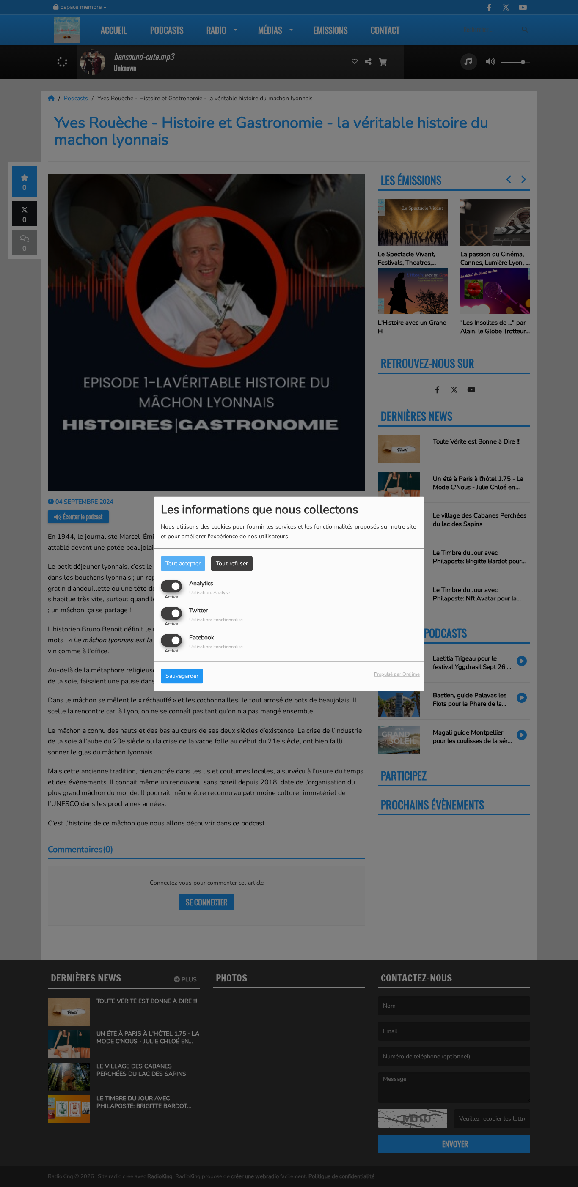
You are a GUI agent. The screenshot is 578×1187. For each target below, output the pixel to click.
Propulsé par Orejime (397, 674)
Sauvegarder (181, 676)
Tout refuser (232, 563)
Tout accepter (183, 563)
